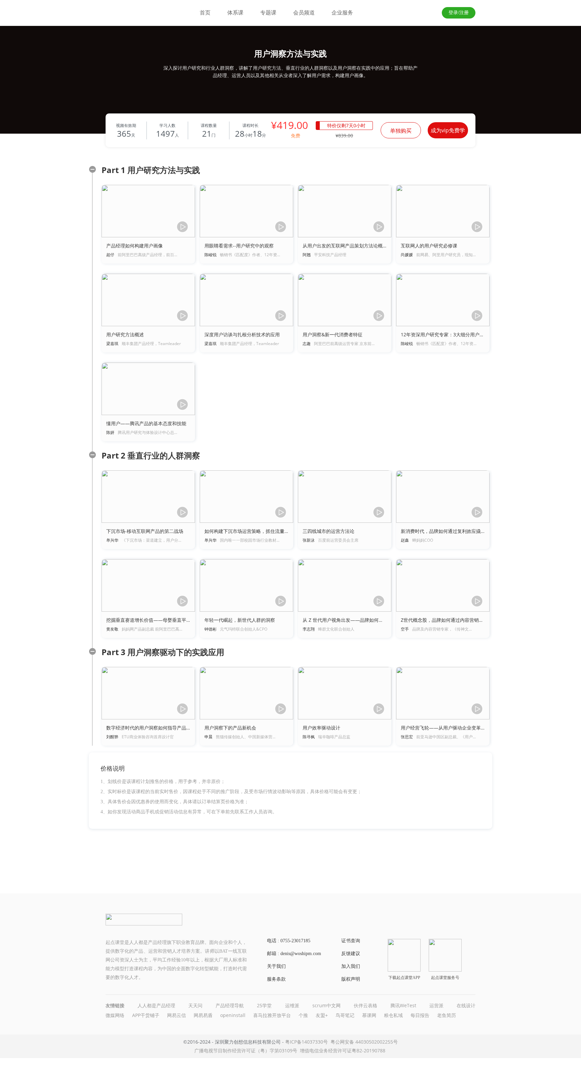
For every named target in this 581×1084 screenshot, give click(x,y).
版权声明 (350, 979)
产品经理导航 (230, 1005)
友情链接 (115, 1005)
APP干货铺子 (145, 1015)
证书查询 (350, 940)
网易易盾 (203, 1015)
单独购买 (401, 130)
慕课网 (369, 1015)
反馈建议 (350, 953)
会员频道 (304, 12)
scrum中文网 (326, 1005)
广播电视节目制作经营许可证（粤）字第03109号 (245, 1050)
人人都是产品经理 (156, 1005)
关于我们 (276, 966)
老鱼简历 (446, 1015)
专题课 (268, 12)
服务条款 (276, 979)
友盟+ (322, 1015)
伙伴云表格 (365, 1005)
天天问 (195, 1005)
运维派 (292, 1005)
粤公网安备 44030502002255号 (364, 1042)
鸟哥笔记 (345, 1015)
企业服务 (342, 12)
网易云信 (176, 1015)
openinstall (232, 1015)
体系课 (235, 12)
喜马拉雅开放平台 (272, 1015)
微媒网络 (115, 1015)
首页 (205, 12)
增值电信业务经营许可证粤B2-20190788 (342, 1050)
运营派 (436, 1005)
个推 (303, 1015)
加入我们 (350, 966)
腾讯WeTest (403, 1005)
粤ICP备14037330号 (306, 1042)
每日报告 (420, 1015)
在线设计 (466, 1005)
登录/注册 (459, 12)
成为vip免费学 (448, 130)
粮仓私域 (393, 1015)
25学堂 (264, 1005)
